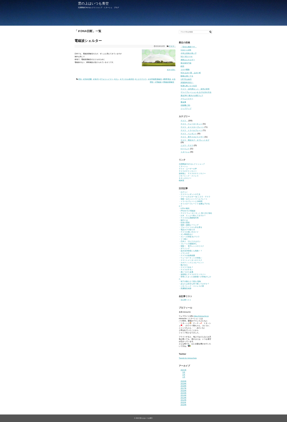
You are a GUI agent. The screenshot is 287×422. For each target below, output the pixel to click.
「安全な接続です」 (189, 47)
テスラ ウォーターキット (191, 124)
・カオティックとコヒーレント (191, 263)
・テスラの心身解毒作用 (189, 218)
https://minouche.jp (201, 316)
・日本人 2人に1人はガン (190, 241)
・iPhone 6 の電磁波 (187, 211)
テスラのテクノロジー (188, 171)
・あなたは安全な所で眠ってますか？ (194, 284)
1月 (183, 377)
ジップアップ (186, 109)
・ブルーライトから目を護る (190, 227)
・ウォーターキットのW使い (190, 258)
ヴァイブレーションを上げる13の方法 (196, 92)
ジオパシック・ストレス (189, 176)
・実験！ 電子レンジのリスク (191, 246)
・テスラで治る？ (186, 267)
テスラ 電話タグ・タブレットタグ (195, 140)
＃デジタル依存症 (127, 79)
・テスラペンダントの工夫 (189, 194)
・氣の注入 (183, 265)
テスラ (172, 46)
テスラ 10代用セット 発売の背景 (195, 89)
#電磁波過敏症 (168, 82)
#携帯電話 (167, 79)
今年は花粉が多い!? (188, 53)
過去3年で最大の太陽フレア (192, 96)
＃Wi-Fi (96, 79)
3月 (183, 372)
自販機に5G (185, 105)
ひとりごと (185, 149)
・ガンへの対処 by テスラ (189, 237)
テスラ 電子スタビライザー (192, 137)
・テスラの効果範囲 (187, 255)
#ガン (116, 79)
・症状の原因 (184, 222)
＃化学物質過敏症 (155, 79)
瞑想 (182, 66)
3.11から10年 (186, 50)
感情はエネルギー (188, 60)
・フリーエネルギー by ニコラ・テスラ (194, 197)
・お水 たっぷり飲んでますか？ (192, 215)
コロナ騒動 (185, 70)
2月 (183, 375)
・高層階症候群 (185, 288)
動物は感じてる (187, 76)
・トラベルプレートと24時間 (190, 201)
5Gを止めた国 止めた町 (191, 73)
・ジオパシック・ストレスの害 (191, 286)
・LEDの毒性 (184, 208)
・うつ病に (183, 239)
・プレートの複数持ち (188, 244)
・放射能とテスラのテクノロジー (192, 274)
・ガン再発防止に (186, 234)
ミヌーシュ (185, 152)
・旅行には (183, 220)
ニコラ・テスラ (187, 145)
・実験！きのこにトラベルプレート (193, 199)
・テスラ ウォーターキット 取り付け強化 (195, 213)
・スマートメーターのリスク (190, 260)
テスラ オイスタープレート (192, 127)
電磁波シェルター (88, 40)
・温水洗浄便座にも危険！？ (190, 251)
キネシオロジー (185, 178)
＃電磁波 (158, 82)
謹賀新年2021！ (187, 83)
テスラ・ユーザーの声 (188, 169)
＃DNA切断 (87, 79)
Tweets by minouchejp (188, 358)
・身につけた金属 (186, 272)
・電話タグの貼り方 (187, 230)
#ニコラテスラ (141, 79)
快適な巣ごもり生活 (189, 86)
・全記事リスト (185, 300)
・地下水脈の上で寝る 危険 (190, 281)
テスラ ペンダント (189, 134)
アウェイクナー (187, 99)
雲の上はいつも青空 (93, 3)
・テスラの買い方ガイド (189, 232)
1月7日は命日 (186, 79)
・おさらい (183, 192)
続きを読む (171, 70)
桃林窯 (181, 180)
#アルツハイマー (106, 79)
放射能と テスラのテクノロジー (192, 173)
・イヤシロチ (184, 253)
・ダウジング (184, 248)
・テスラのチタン (186, 270)
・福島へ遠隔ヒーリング (189, 225)
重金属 (183, 102)
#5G (80, 79)
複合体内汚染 (186, 63)
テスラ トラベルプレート (191, 130)
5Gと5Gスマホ (186, 56)
